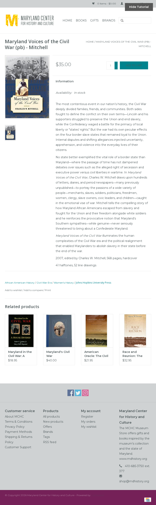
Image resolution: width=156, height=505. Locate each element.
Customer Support (18, 447)
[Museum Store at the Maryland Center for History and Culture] (31, 20)
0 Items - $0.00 (107, 3)
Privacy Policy (15, 427)
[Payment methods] (147, 499)
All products (51, 416)
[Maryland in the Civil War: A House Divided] (21, 330)
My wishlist (88, 427)
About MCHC (14, 416)
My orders (88, 421)
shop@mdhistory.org (134, 481)
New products (53, 421)
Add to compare (33, 290)
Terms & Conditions (18, 421)
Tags (46, 437)
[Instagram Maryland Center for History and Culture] (85, 393)
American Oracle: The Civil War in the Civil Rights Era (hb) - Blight (96, 354)
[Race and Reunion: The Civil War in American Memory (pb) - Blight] (135, 330)
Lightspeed (97, 495)
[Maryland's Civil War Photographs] (59, 330)
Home (67, 20)
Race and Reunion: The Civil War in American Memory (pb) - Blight (133, 354)
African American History (20, 282)
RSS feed (49, 442)
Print (48, 290)
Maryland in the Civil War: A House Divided (20, 354)
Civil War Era (44, 282)
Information (65, 81)
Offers (47, 427)
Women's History (64, 282)
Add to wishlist (13, 290)
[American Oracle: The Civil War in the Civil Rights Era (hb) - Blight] (97, 330)
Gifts (94, 20)
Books (81, 20)
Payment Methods (18, 432)
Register (87, 416)
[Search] (121, 20)
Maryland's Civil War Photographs (58, 354)
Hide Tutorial (139, 7)
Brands (108, 20)
